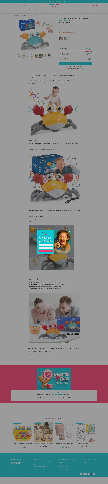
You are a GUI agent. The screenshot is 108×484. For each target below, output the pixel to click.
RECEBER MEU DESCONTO (45, 251)
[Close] (69, 231)
